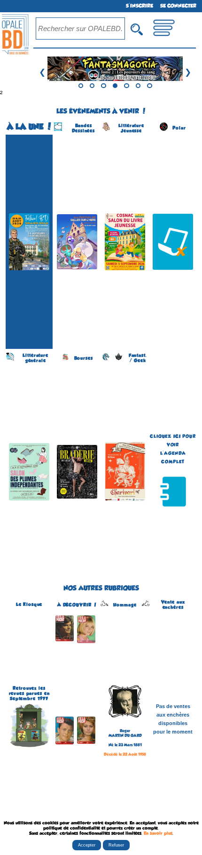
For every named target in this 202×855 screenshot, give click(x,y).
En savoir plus (158, 833)
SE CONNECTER (178, 6)
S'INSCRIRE (139, 6)
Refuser (116, 845)
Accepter (86, 845)
